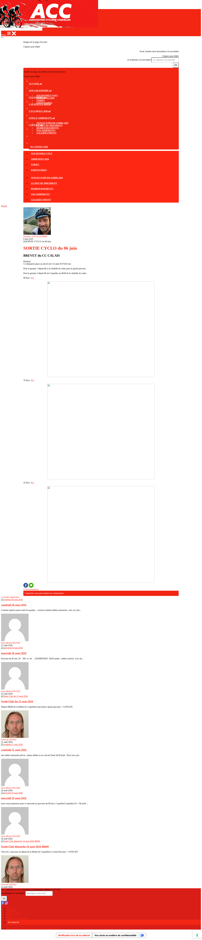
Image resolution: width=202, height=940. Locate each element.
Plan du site (12, 908)
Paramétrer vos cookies (17, 918)
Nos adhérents (45, 130)
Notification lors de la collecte (74, 935)
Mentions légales (14, 913)
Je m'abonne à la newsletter (139, 60)
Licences (10, 911)
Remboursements (47, 128)
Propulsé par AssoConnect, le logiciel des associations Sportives (34, 928)
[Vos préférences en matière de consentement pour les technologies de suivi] (197, 935)
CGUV (10, 916)
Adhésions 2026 (40, 159)
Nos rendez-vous (47, 95)
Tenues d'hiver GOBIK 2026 (52, 123)
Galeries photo (46, 133)
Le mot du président (49, 125)
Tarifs (40, 100)
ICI (32, 278)
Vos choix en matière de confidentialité (115, 935)
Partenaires (39, 170)
